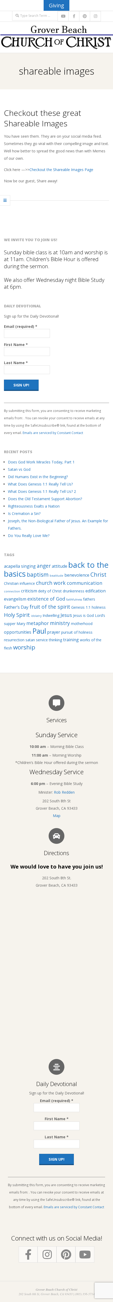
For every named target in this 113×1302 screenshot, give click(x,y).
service (42, 639)
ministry (60, 623)
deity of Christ (50, 590)
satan (30, 639)
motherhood (82, 623)
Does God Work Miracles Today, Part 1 (41, 461)
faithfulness (74, 599)
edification (95, 591)
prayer (53, 632)
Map (56, 815)
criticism (29, 591)
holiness (99, 607)
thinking (55, 639)
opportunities (17, 632)
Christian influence (19, 583)
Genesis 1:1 (81, 607)
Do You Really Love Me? (28, 535)
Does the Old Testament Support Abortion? (45, 498)
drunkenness (73, 590)
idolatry (36, 616)
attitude (59, 566)
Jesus (66, 615)
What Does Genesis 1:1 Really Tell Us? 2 (42, 491)
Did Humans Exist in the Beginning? (38, 476)
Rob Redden (64, 792)
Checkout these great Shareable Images (42, 118)
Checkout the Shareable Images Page (61, 169)
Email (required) (20, 326)
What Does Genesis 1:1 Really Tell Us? (40, 484)
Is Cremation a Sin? (24, 513)
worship (24, 647)
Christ (98, 574)
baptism (38, 574)
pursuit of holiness (77, 632)
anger (44, 565)
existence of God (46, 599)
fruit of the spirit (49, 606)
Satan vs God (19, 469)
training (71, 640)
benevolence (76, 575)
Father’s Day (16, 607)
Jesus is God (83, 615)
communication (84, 583)
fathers (89, 599)
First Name (16, 344)
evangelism (15, 599)
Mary (21, 623)
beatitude (56, 575)
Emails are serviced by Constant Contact (53, 433)
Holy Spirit (17, 614)
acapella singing (20, 566)
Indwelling (51, 615)
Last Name (16, 362)
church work (51, 582)
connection (12, 591)
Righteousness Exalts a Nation (34, 506)
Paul (39, 631)
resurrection (14, 639)
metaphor (37, 623)
